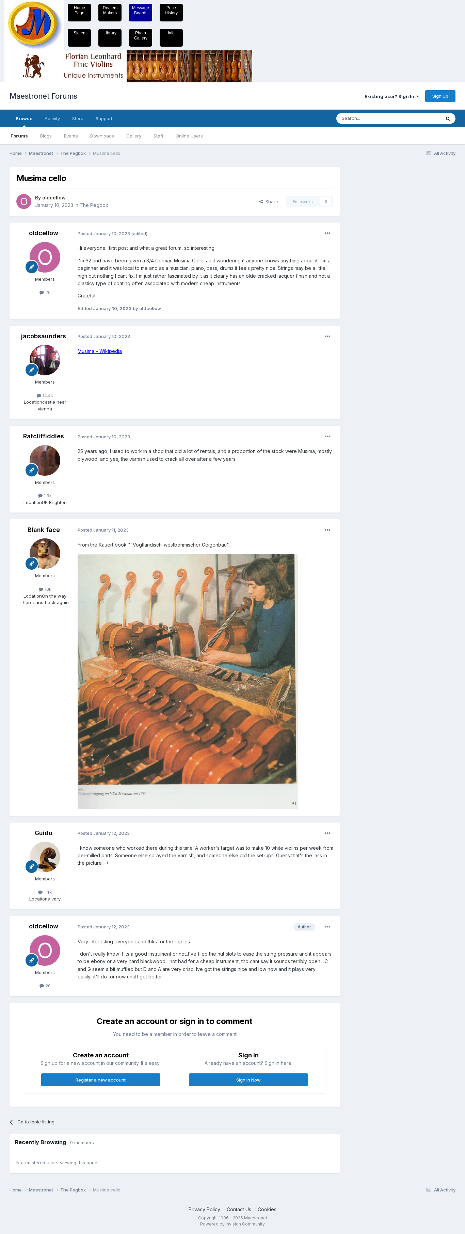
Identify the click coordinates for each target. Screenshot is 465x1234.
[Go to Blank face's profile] (45, 553)
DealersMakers (110, 10)
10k (47, 589)
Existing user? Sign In (390, 96)
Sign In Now (248, 1080)
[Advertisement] (374, 269)
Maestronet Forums (43, 96)
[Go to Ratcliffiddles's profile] (45, 460)
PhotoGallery (140, 35)
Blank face (44, 529)
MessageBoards (140, 10)
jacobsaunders (43, 336)
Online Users (189, 136)
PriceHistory (171, 10)
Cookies (267, 1209)
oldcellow (54, 197)
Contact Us (239, 1209)
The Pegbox (94, 205)
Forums (19, 136)
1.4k (47, 892)
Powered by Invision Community (232, 1224)
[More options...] (327, 233)
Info (171, 33)
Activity (52, 118)
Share (270, 201)
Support (104, 118)
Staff (158, 136)
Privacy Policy (204, 1209)
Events (71, 136)
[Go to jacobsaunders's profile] (45, 360)
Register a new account (101, 1080)
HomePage (79, 10)
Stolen (79, 33)
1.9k (47, 495)
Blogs (46, 136)
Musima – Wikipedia (100, 351)
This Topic (420, 118)
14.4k (47, 395)
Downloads (102, 136)
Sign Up (440, 96)
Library (109, 33)
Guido (43, 833)
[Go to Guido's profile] (45, 857)
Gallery (133, 136)
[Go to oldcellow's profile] (23, 201)
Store (77, 118)
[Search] (447, 118)
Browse (24, 118)
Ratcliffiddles (43, 436)
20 (47, 292)
